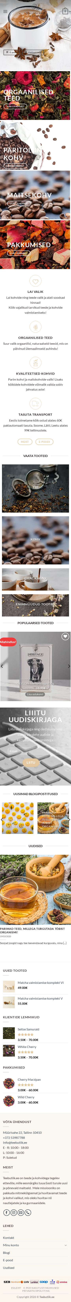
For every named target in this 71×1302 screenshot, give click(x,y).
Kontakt (8, 1237)
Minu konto (11, 1245)
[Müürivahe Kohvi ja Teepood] (35, 11)
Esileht (16, 1287)
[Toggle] (65, 1245)
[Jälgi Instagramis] (13, 1212)
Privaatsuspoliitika (36, 1290)
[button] (5, 11)
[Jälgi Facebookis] (6, 1212)
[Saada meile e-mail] (21, 1212)
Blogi (6, 1252)
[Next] (67, 902)
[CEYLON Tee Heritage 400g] (35, 666)
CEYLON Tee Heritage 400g (35, 683)
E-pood (8, 1260)
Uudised (8, 1267)
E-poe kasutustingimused (41, 1287)
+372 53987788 (14, 1137)
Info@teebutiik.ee (15, 1142)
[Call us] (28, 1212)
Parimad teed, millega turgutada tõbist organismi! (32, 930)
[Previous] (3, 902)
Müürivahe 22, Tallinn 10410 (22, 1132)
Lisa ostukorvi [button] (35, 694)
